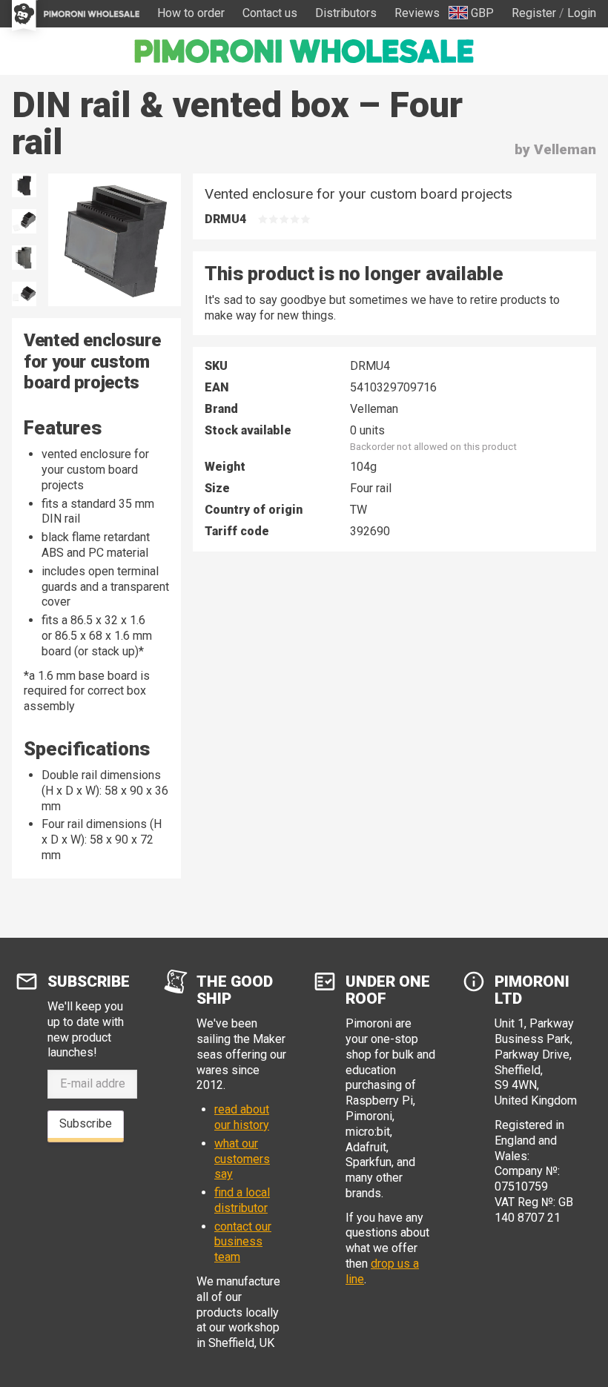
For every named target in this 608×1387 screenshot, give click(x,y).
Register (534, 13)
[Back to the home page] (304, 51)
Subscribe (85, 1123)
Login (581, 13)
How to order (191, 13)
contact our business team (242, 1242)
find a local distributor (242, 1200)
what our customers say (242, 1159)
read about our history (241, 1117)
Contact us (269, 13)
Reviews (417, 13)
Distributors (346, 13)
